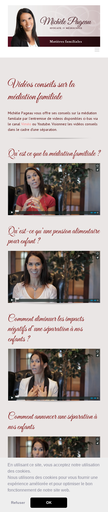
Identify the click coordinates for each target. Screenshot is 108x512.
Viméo (26, 124)
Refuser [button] (18, 502)
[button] (72, 490)
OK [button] (49, 502)
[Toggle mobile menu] (97, 49)
